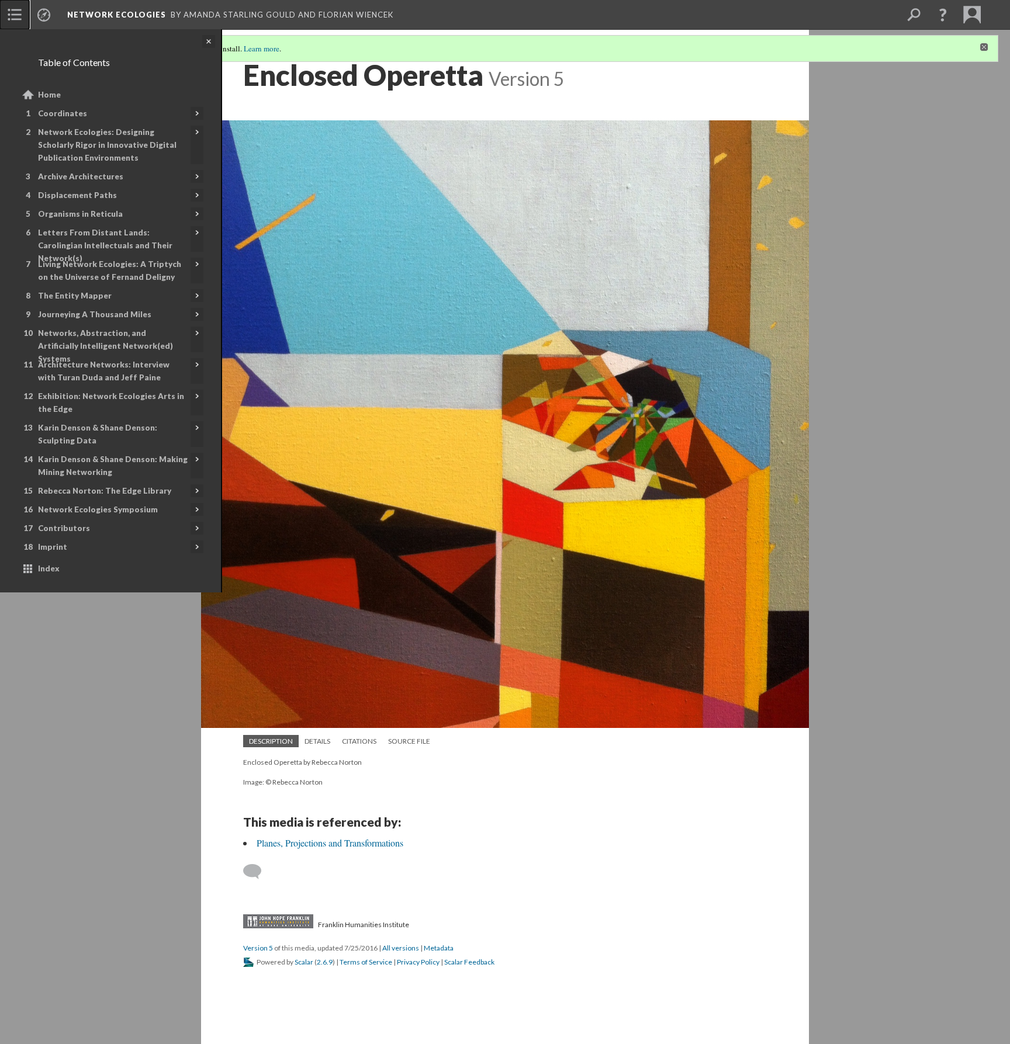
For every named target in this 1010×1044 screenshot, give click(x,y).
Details (317, 741)
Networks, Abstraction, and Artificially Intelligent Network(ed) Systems (105, 345)
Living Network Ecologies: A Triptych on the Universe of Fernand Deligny (109, 270)
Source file (409, 741)
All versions (400, 948)
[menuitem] (14, 14)
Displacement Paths (77, 195)
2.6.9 (325, 962)
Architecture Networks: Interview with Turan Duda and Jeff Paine (104, 371)
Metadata (439, 948)
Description (271, 741)
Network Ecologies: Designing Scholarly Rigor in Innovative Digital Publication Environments (107, 144)
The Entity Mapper (75, 295)
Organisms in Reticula (80, 213)
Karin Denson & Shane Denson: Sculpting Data (97, 434)
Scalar (304, 962)
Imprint (52, 547)
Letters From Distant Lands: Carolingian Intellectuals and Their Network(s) (105, 245)
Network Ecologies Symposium (98, 509)
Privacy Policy (418, 962)
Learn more (261, 48)
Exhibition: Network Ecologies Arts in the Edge (111, 402)
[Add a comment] (257, 871)
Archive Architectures (80, 176)
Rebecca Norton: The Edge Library (104, 490)
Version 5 (258, 948)
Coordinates (62, 113)
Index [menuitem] (49, 568)
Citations (359, 741)
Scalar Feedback (469, 962)
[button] (942, 14)
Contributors (64, 528)
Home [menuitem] (49, 94)
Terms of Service (366, 962)
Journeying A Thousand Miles (94, 314)
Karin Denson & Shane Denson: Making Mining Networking (113, 466)
